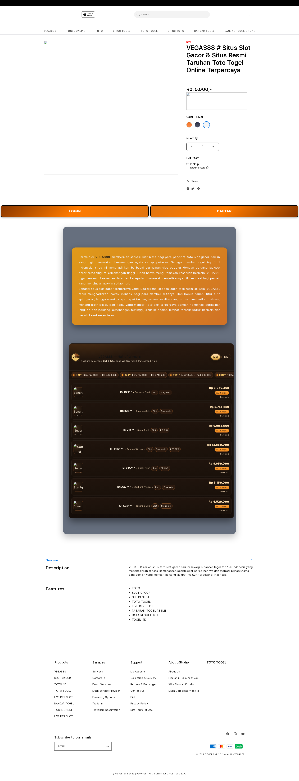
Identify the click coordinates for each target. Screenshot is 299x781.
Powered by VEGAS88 (233, 754)
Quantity (192, 138)
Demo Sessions (101, 684)
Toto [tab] (226, 357)
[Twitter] (193, 189)
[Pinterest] (199, 189)
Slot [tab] (215, 357)
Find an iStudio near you (183, 678)
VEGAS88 (60, 671)
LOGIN (75, 211)
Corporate (98, 678)
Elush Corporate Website (184, 690)
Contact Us (137, 690)
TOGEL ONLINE (63, 710)
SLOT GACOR (62, 678)
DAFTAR (224, 211)
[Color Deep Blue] (197, 125)
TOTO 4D (60, 684)
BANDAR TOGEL (64, 703)
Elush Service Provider (106, 690)
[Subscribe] (107, 746)
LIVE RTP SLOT (63, 697)
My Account (137, 671)
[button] (50, 31)
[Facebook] (188, 189)
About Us (174, 671)
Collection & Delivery (143, 678)
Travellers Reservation (106, 710)
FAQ (133, 697)
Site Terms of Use (141, 710)
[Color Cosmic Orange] (189, 125)
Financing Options (103, 697)
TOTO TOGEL (62, 690)
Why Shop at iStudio (181, 684)
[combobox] (172, 14)
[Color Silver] (206, 124)
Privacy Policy (139, 703)
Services (97, 671)
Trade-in (97, 703)
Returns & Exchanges (143, 684)
